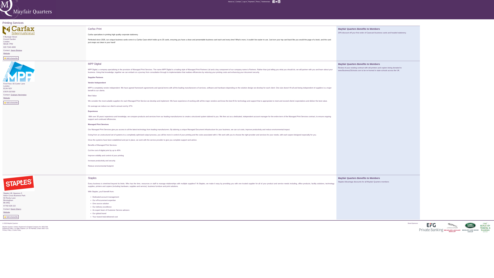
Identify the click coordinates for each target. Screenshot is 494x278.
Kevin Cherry (16, 209)
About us (231, 2)
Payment (251, 2)
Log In (244, 2)
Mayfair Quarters (28, 9)
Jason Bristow (16, 50)
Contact (238, 2)
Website (6, 53)
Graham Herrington (19, 95)
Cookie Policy (16, 230)
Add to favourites (12, 58)
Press (258, 2)
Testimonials (265, 2)
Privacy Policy (6, 230)
